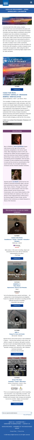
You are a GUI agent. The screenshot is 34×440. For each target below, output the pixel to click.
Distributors (20, 422)
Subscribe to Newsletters (12, 423)
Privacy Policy (13, 431)
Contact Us (26, 423)
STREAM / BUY (17, 89)
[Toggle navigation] (31, 2)
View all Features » (27, 414)
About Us (12, 422)
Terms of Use (21, 431)
